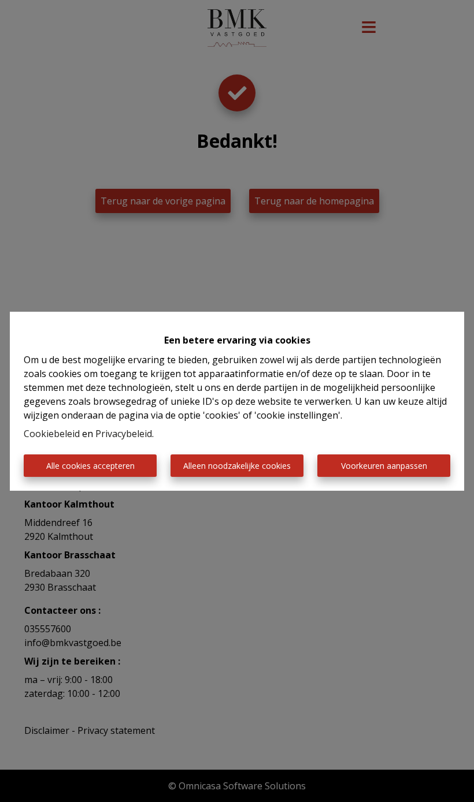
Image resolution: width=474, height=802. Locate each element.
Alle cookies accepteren (90, 465)
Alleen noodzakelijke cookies (237, 465)
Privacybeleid (123, 433)
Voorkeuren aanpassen (384, 465)
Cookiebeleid (52, 433)
